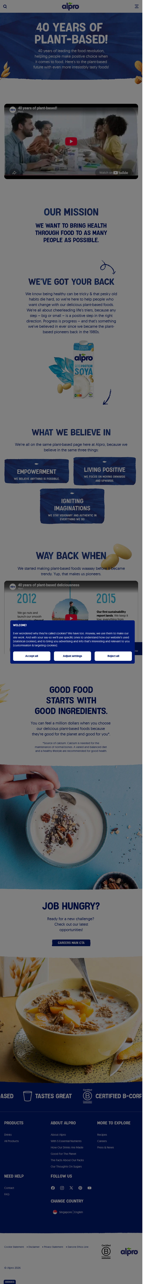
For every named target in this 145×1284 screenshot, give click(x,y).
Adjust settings (72, 656)
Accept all (31, 656)
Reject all (113, 656)
